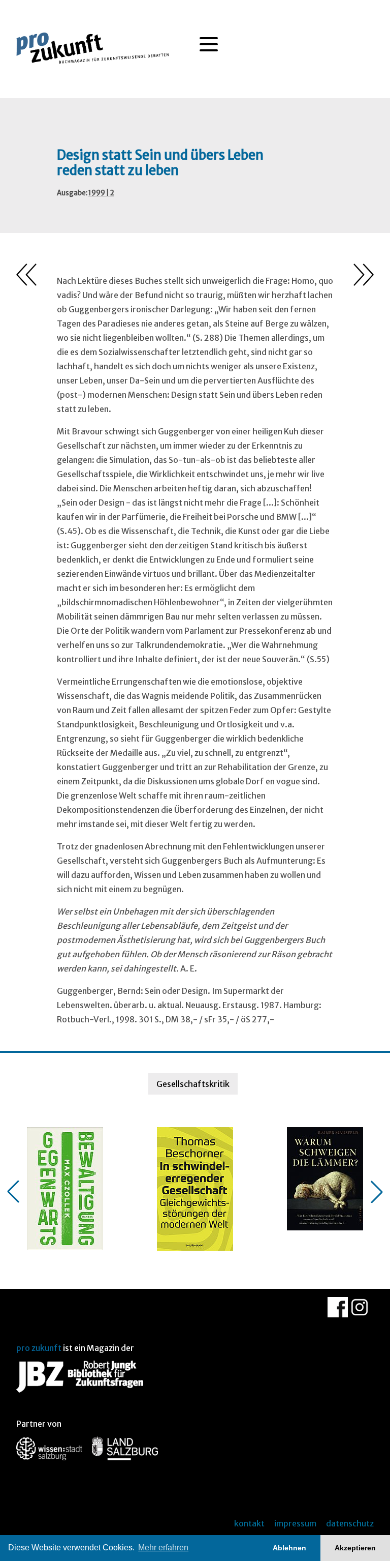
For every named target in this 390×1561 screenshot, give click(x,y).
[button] (13, 1192)
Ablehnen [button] (289, 1548)
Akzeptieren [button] (355, 1548)
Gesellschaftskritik (193, 1084)
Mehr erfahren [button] (163, 1547)
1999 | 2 (101, 193)
